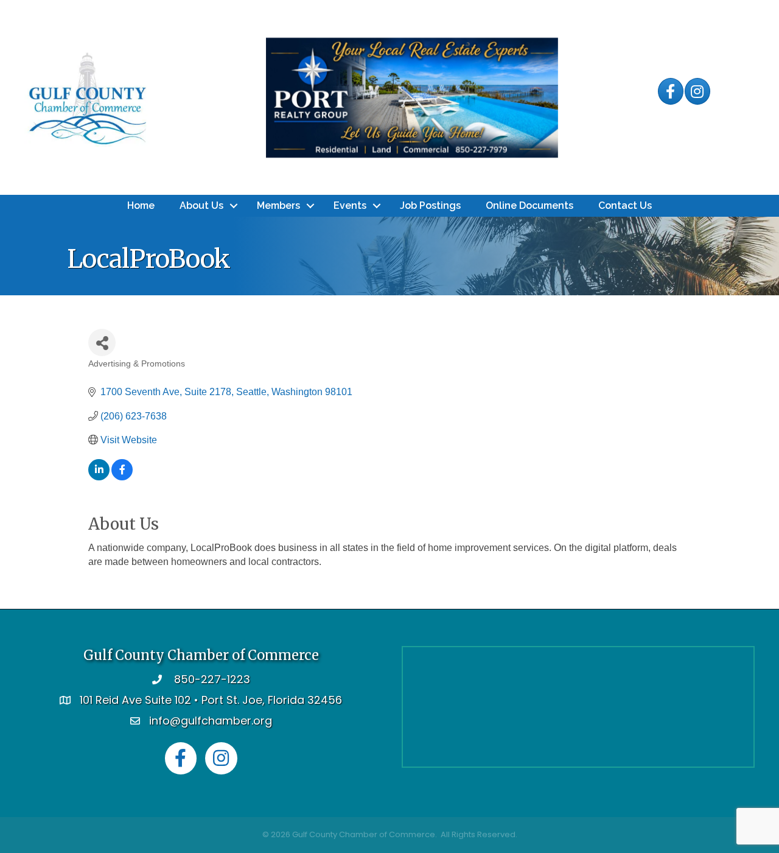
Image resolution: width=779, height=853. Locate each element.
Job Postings (430, 205)
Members (278, 205)
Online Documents (529, 205)
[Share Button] (102, 342)
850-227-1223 (212, 679)
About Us (201, 205)
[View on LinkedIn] (99, 477)
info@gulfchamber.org (210, 720)
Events (350, 205)
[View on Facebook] (122, 477)
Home (141, 205)
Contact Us (625, 205)
